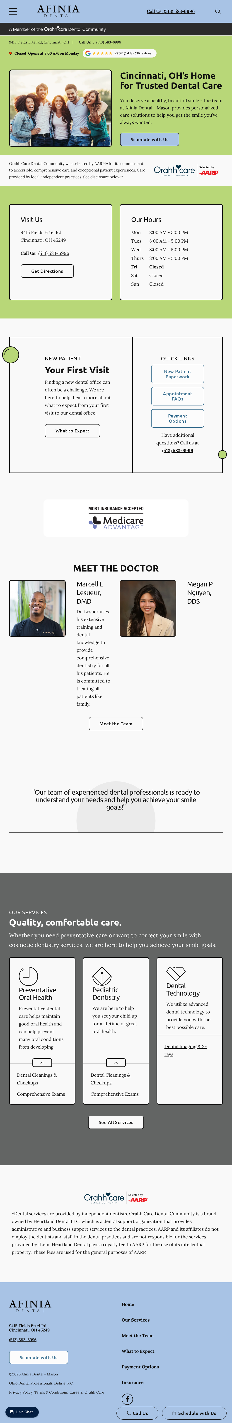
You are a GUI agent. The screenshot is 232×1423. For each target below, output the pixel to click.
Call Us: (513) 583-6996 (171, 11)
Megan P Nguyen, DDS (200, 592)
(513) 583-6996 (108, 42)
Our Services (136, 1320)
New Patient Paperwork (177, 373)
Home (128, 1304)
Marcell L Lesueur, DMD (90, 592)
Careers (76, 1392)
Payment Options (177, 418)
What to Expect (72, 431)
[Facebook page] (127, 1399)
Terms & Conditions (51, 1392)
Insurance (133, 1382)
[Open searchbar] (218, 11)
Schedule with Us (150, 139)
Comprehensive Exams (41, 1094)
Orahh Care (94, 1392)
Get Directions (47, 271)
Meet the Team (115, 723)
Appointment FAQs (177, 396)
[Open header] (14, 11)
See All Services (116, 1122)
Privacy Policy (21, 1392)
